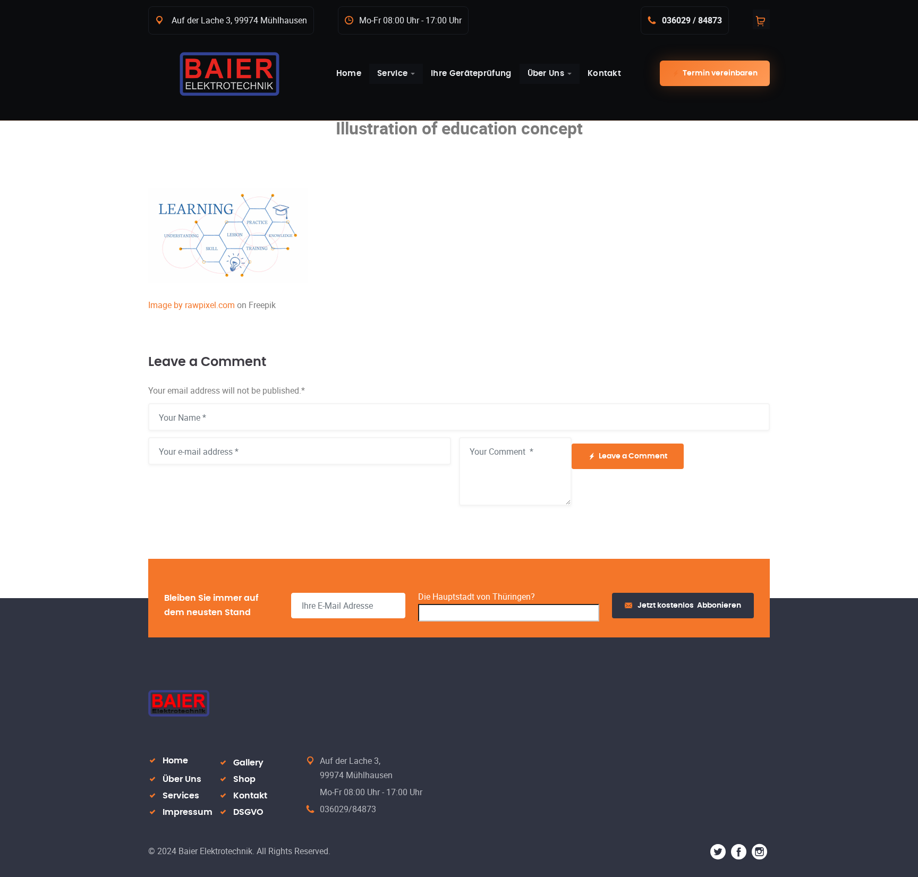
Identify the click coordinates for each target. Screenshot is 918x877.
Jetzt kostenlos (689, 605)
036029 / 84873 (692, 20)
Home (175, 760)
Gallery (248, 763)
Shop (244, 779)
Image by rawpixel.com (191, 305)
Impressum (187, 812)
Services (181, 795)
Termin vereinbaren (720, 73)
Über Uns (182, 779)
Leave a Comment (633, 456)
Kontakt (250, 795)
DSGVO (248, 812)
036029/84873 (348, 809)
